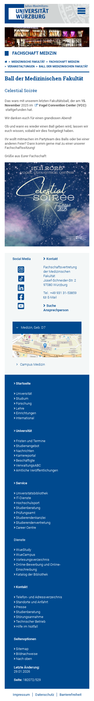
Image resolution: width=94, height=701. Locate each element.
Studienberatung (28, 508)
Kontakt (52, 259)
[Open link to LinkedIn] (19, 287)
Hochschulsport (27, 503)
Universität (24, 394)
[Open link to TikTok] (19, 278)
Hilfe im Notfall (27, 626)
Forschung (24, 403)
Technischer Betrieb (30, 621)
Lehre (20, 408)
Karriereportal (26, 455)
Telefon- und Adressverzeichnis (39, 597)
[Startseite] (6, 61)
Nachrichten (25, 451)
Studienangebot (27, 446)
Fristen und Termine (30, 441)
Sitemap (22, 649)
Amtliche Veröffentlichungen (37, 470)
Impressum (21, 695)
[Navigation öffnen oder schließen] (81, 11)
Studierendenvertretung (33, 523)
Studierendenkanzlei (31, 518)
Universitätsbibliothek (32, 493)
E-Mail (52, 297)
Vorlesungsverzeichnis (32, 560)
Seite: (18, 680)
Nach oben (24, 659)
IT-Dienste (23, 498)
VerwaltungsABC (28, 465)
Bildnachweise (27, 654)
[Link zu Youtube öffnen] (19, 306)
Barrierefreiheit (70, 695)
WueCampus (25, 555)
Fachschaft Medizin (34, 53)
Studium (22, 398)
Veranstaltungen (21, 66)
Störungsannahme (29, 617)
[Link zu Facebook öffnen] (19, 297)
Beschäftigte (25, 460)
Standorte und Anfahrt (32, 602)
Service (21, 483)
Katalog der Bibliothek (32, 574)
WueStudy (23, 550)
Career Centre (26, 528)
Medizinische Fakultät (28, 61)
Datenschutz (44, 695)
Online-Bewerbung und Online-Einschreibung (38, 567)
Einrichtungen (26, 413)
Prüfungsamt (25, 513)
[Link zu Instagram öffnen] (19, 269)
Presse (21, 607)
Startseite (23, 383)
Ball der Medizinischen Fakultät (63, 66)
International (25, 418)
